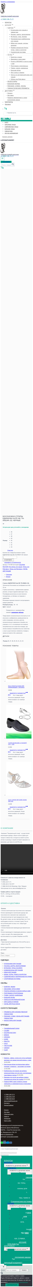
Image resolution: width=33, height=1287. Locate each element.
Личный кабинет (9, 1105)
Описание (9, 574)
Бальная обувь (16, 70)
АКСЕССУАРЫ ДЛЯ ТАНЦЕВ (12, 1020)
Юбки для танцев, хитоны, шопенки (19, 44)
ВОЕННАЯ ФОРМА (13, 83)
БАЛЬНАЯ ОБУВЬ (9, 997)
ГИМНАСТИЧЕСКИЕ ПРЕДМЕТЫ (18, 88)
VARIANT (6, 1048)
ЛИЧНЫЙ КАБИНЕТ (13, 1263)
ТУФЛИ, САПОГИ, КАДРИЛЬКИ (13, 995)
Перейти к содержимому (8, 1)
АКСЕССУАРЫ (12, 81)
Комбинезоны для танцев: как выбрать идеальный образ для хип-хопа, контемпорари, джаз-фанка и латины (17, 1073)
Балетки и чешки (16, 57)
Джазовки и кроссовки (18, 59)
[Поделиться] (6, 1152)
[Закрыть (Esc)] (2, 1152)
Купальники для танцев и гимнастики (19, 31)
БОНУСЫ (8, 22)
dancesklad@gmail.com (10, 1101)
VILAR (6, 1050)
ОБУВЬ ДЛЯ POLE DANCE (12, 1004)
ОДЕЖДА (11, 1168)
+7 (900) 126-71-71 (9, 1094)
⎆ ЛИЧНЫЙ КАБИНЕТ (7, 140)
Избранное (7, 1118)
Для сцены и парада (17, 72)
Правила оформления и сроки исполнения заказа (17, 99)
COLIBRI (6, 1030)
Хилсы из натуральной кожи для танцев (21, 76)
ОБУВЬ (10, 1203)
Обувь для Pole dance (18, 79)
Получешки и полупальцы (19, 66)
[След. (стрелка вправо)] (6, 1155)
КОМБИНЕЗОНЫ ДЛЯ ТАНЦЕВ (13, 970)
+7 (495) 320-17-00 (9, 1096)
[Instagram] (4, 119)
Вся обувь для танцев (15, 567)
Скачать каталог (7, 136)
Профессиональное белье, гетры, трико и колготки (20, 49)
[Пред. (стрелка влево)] (2, 1155)
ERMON (6, 1035)
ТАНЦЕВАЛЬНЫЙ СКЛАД (11, 1028)
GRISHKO (7, 1037)
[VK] (9, 119)
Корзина (8, 104)
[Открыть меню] (2, 159)
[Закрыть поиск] (3, 1267)
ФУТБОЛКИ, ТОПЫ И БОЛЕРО (13, 968)
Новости (6, 1116)
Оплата (9, 93)
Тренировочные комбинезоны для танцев (20, 40)
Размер (5, 540)
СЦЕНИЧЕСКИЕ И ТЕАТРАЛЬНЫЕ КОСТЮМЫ (18, 976)
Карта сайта (7, 1120)
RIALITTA (6, 1041)
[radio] (12, 532)
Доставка (10, 95)
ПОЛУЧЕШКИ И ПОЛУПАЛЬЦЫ (13, 993)
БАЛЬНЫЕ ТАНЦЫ (10, 129)
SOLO (6, 1043)
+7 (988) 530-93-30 (9, 1099)
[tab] (18, 574)
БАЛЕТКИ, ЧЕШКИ (9, 986)
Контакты (7, 1103)
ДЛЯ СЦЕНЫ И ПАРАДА (11, 1001)
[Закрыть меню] (1, 1157)
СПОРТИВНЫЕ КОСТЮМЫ (12, 978)
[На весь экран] (11, 1152)
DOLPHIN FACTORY (10, 1032)
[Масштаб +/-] (15, 1152)
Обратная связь (8, 1114)
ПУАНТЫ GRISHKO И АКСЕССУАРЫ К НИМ (17, 991)
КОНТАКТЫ (9, 102)
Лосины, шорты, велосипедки (20, 34)
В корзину (8, 560)
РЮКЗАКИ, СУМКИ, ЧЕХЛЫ (16, 86)
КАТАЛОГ (8, 1162)
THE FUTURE (8, 1045)
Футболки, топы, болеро (19, 36)
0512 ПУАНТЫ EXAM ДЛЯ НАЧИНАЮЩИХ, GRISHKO (16, 686)
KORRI (6, 1039)
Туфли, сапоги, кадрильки (19, 68)
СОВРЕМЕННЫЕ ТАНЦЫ (11, 126)
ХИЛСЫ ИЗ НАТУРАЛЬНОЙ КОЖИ (14, 999)
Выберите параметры (17, 693)
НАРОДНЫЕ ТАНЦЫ (10, 124)
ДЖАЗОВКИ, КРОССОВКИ (12, 989)
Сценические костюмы (18, 52)
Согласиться (12, 1284)
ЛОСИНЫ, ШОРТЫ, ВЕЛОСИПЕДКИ (15, 966)
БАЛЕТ (6, 122)
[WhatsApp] (2, 119)
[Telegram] (6, 119)
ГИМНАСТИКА (8, 131)
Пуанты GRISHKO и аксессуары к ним (21, 62)
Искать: (3, 1270)
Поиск (2, 953)
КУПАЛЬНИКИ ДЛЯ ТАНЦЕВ (12, 963)
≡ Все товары (6, 161)
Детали (8, 576)
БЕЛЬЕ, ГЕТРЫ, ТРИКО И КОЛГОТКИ (15, 974)
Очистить (10, 550)
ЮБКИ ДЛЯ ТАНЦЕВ (10, 972)
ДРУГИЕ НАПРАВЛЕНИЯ (11, 133)
